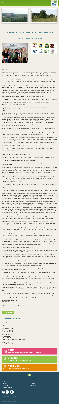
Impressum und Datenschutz (9, 396)
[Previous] (3, 16)
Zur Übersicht (8, 312)
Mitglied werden (6, 381)
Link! (39, 297)
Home (3, 28)
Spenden (4, 383)
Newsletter (32, 383)
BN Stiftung (5, 385)
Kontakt (32, 381)
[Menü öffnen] (2, 3)
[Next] (55, 16)
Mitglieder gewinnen (7, 387)
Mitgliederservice (34, 385)
